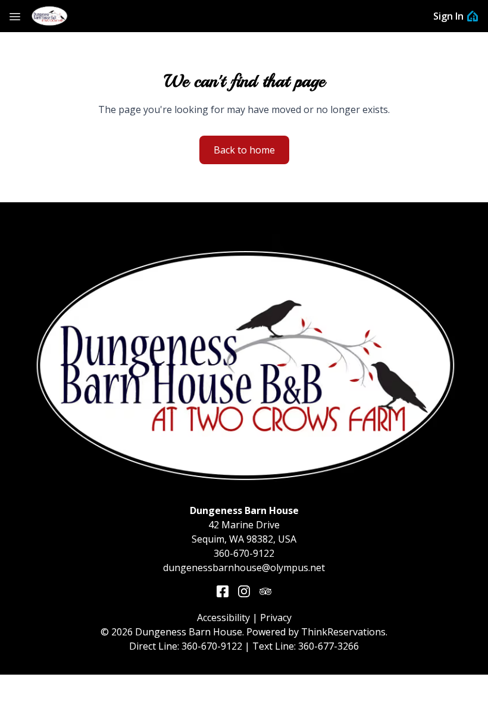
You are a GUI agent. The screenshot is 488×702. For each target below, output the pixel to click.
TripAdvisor (265, 591)
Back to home (244, 149)
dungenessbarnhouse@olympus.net (244, 567)
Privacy (276, 617)
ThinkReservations (343, 631)
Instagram (244, 591)
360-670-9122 (244, 553)
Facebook (223, 591)
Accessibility (223, 617)
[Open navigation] (15, 16)
